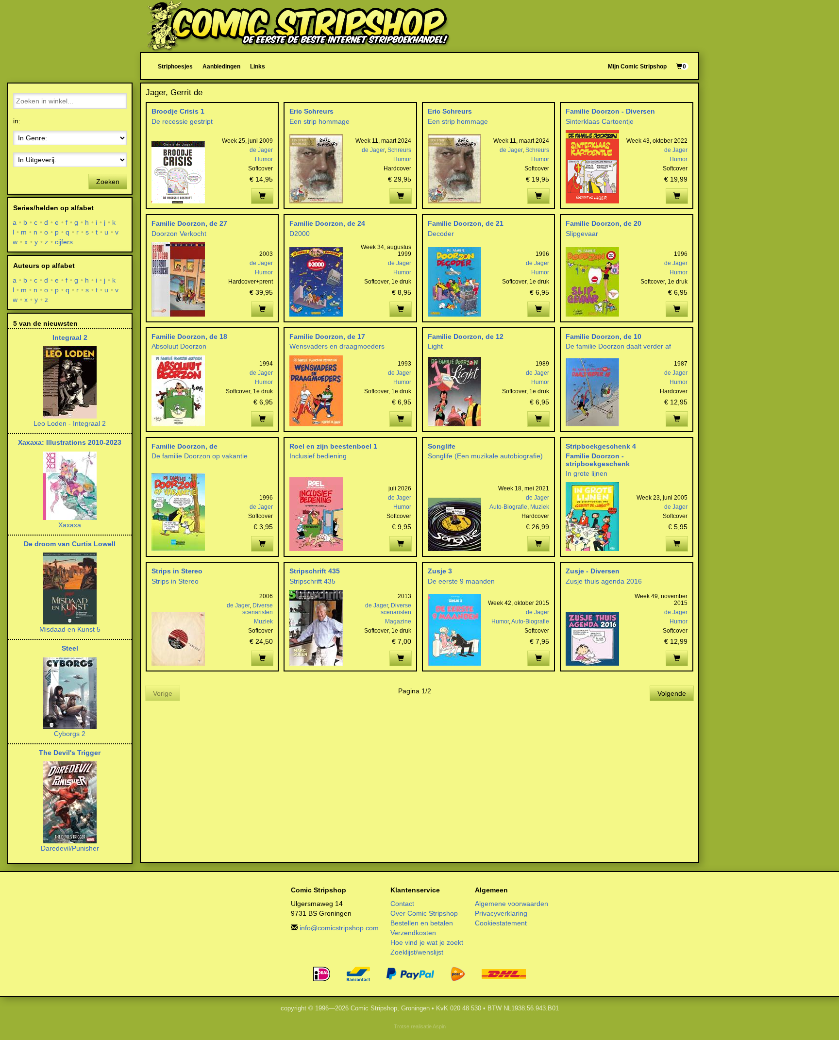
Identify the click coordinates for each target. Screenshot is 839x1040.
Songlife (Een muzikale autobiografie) (485, 456)
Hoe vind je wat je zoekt (426, 942)
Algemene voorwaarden (511, 903)
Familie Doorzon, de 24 (327, 223)
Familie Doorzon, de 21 (465, 223)
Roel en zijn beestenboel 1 (333, 446)
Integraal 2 (69, 337)
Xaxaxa (69, 525)
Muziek (539, 506)
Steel (70, 648)
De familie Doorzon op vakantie (199, 456)
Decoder (441, 233)
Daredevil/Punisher (70, 848)
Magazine (398, 621)
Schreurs (399, 150)
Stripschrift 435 (314, 571)
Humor (264, 159)
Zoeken (107, 181)
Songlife (441, 446)
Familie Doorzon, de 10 (603, 336)
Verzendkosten (413, 933)
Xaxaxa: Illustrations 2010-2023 (69, 442)
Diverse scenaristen (257, 609)
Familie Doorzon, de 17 (327, 336)
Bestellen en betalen (421, 923)
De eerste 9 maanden (461, 581)
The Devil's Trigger (70, 752)
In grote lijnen (586, 473)
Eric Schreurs (311, 111)
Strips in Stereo (176, 571)
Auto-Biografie (508, 506)
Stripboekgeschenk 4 (601, 446)
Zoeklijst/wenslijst (416, 952)
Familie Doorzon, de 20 (603, 223)
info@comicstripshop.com (339, 928)
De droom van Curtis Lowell (70, 544)
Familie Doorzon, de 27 (189, 223)
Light (435, 346)
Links (257, 66)
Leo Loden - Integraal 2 (70, 423)
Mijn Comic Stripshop (637, 66)
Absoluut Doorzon (178, 346)
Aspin (439, 1026)
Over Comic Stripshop (424, 913)
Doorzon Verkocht (178, 233)
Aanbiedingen (221, 66)
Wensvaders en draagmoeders (337, 346)
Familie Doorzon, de (184, 446)
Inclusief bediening (318, 456)
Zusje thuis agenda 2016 (604, 581)
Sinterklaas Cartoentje (600, 121)
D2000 (299, 233)
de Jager (261, 150)
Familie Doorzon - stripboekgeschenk (598, 459)
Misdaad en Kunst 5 (70, 629)
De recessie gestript (182, 121)
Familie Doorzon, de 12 (465, 336)
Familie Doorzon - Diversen (610, 111)
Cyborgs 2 (69, 734)
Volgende (671, 693)
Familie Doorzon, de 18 (189, 336)
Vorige (162, 693)
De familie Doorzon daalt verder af (618, 346)
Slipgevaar (582, 233)
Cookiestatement (501, 923)
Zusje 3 (440, 571)
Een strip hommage (319, 121)
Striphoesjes (175, 66)
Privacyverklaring (501, 913)
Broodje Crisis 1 (177, 111)
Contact (402, 903)
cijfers (64, 242)
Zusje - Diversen (593, 571)
